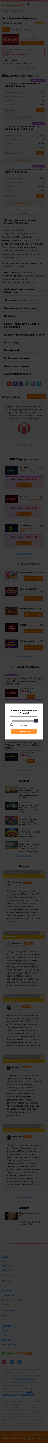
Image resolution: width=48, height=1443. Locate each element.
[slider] (36, 721)
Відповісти (24, 731)
